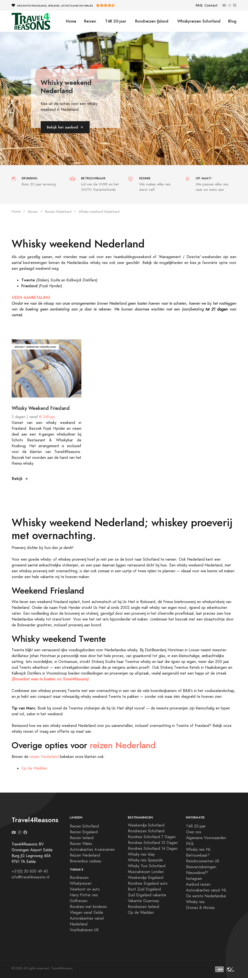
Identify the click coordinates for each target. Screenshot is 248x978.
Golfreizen (78, 901)
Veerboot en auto (85, 889)
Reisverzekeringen (201, 867)
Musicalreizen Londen (146, 872)
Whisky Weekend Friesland (41, 408)
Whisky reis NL (198, 849)
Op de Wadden (34, 768)
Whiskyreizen (81, 883)
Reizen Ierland (81, 838)
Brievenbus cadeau (85, 861)
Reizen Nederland (58, 211)
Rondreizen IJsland (151, 21)
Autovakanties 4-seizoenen (92, 849)
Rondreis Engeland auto (148, 883)
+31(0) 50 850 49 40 (30, 871)
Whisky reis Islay (141, 854)
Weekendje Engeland (145, 877)
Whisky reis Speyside (145, 860)
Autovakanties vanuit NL (206, 890)
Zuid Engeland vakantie (147, 895)
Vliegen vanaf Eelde (86, 912)
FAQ (199, 5)
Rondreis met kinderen (88, 906)
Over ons (193, 832)
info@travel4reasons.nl (30, 877)
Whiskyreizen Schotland (198, 21)
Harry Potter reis (84, 895)
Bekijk (17, 478)
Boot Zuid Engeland (144, 889)
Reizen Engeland (84, 832)
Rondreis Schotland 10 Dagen (153, 842)
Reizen (90, 21)
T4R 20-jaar (115, 21)
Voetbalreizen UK (84, 930)
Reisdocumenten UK (202, 861)
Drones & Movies (200, 907)
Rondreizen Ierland (143, 906)
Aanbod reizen (198, 884)
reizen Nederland (122, 745)
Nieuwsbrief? (197, 872)
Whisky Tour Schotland (146, 866)
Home (71, 21)
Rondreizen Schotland (146, 831)
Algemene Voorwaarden (206, 838)
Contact (210, 5)
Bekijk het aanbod (62, 127)
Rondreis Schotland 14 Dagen (153, 848)
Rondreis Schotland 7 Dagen (152, 837)
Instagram (194, 878)
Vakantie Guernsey (143, 901)
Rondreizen (79, 877)
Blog (232, 21)
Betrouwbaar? (197, 855)
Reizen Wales (81, 843)
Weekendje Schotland (146, 825)
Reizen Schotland (84, 826)
